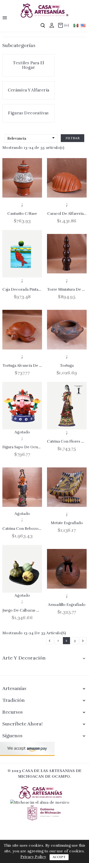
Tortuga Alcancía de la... (24, 365)
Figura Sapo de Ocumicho (25, 447)
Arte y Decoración (24, 658)
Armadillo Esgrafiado (66, 604)
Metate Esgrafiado (67, 523)
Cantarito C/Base (22, 213)
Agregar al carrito (22, 205)
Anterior (49, 641)
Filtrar (73, 138)
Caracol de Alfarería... (66, 213)
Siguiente (82, 641)
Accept (59, 857)
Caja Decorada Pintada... (23, 289)
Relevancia (31, 138)
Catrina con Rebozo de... (24, 528)
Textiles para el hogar (28, 65)
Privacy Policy (33, 856)
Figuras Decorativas (28, 113)
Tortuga (67, 365)
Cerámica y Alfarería (28, 90)
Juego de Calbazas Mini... (24, 610)
